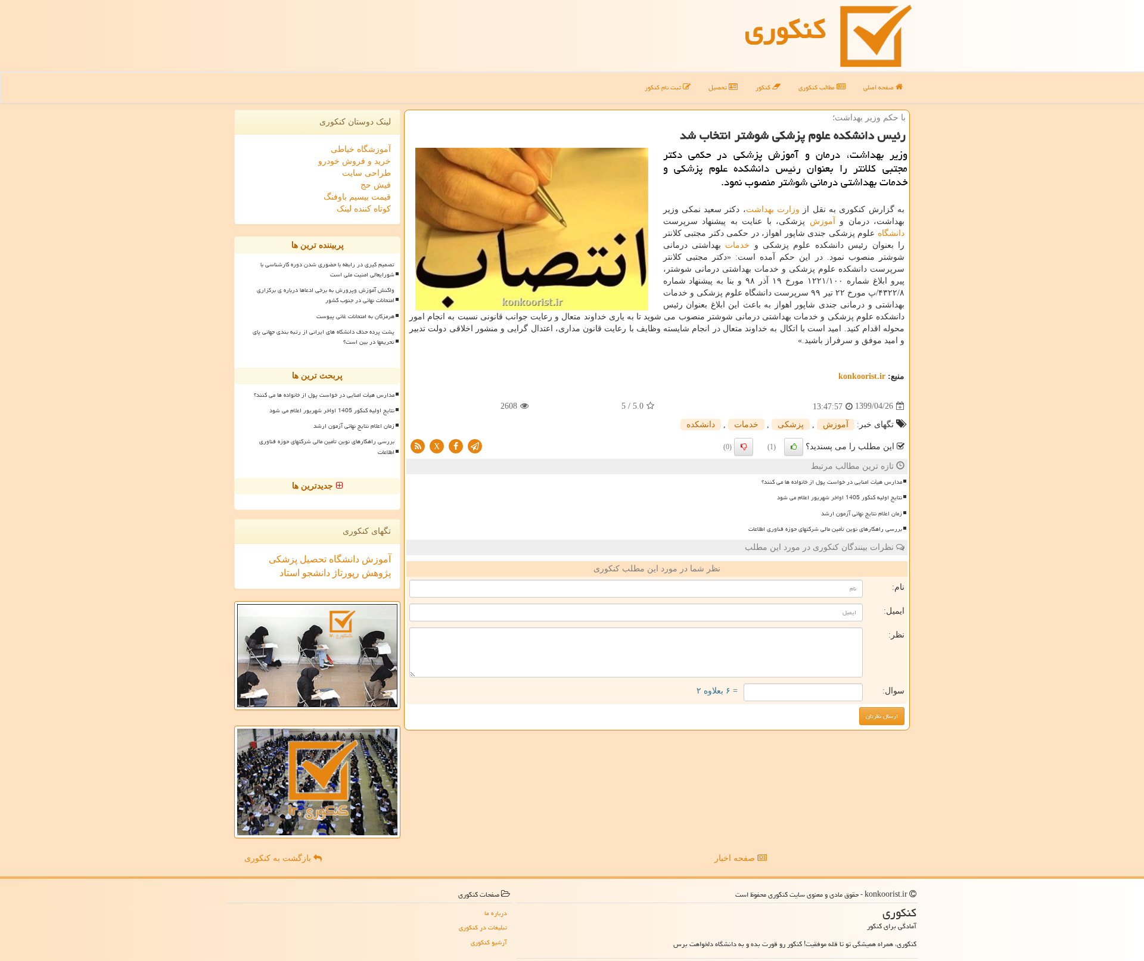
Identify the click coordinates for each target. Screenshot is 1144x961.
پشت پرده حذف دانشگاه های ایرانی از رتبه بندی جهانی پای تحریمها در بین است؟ (323, 337)
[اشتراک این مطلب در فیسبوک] (455, 445)
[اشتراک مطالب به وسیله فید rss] (417, 445)
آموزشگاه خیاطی (361, 149)
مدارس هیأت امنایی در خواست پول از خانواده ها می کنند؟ (831, 482)
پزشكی (791, 424)
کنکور (764, 87)
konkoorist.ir (861, 376)
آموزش (822, 221)
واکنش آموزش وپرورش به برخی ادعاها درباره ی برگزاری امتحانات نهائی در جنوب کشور (325, 295)
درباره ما (495, 913)
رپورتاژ (344, 573)
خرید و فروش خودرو (354, 161)
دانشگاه (891, 233)
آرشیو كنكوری (489, 942)
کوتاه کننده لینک (364, 208)
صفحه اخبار (735, 858)
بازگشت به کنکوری (278, 858)
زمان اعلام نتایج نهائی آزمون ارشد (861, 514)
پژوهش (375, 573)
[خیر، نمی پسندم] (743, 447)
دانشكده (700, 424)
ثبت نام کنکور (664, 87)
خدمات (737, 245)
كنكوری (785, 29)
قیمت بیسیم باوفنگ (357, 196)
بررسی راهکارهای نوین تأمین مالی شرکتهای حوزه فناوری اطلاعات (825, 529)
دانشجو (315, 573)
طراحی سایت (366, 173)
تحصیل (718, 87)
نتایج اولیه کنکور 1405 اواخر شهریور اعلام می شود (839, 497)
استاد (289, 573)
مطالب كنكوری (817, 87)
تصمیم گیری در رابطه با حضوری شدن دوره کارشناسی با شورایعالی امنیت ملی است (327, 270)
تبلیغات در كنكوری (483, 927)
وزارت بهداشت (773, 209)
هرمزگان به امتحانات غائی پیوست (355, 316)
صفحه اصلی (879, 87)
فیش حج (375, 185)
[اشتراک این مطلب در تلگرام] (475, 445)
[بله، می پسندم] (793, 447)
